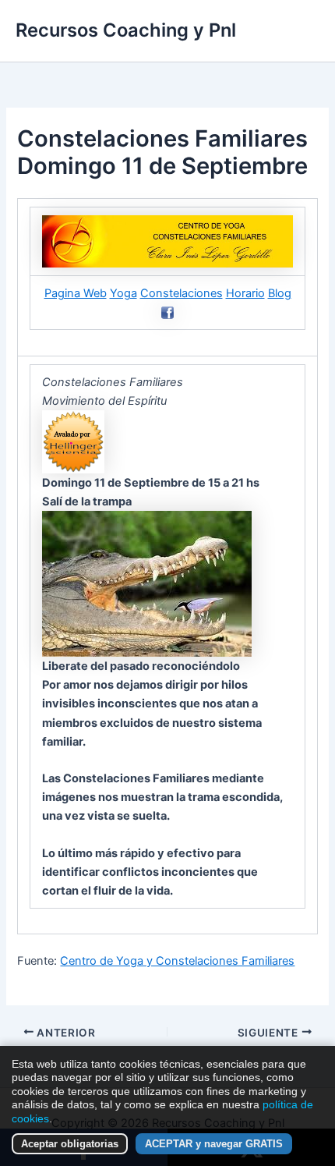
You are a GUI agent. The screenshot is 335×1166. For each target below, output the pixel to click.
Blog (279, 293)
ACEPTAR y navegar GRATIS (214, 1144)
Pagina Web (75, 293)
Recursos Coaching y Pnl (126, 30)
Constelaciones (181, 293)
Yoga (123, 293)
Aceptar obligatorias (69, 1144)
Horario (245, 293)
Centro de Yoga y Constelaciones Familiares (177, 961)
